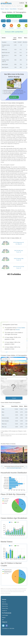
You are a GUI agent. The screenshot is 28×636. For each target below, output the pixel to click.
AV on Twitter (3, 625)
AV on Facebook (6, 625)
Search (2, 8)
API (3, 619)
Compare (14, 398)
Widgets (4, 617)
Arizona (7, 8)
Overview (3, 20)
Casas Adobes (13, 8)
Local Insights (5, 615)
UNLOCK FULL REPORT (15, 16)
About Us (4, 601)
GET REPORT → (14, 97)
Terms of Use (5, 606)
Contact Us (4, 610)
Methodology (5, 604)
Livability (21, 2)
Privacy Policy (5, 608)
